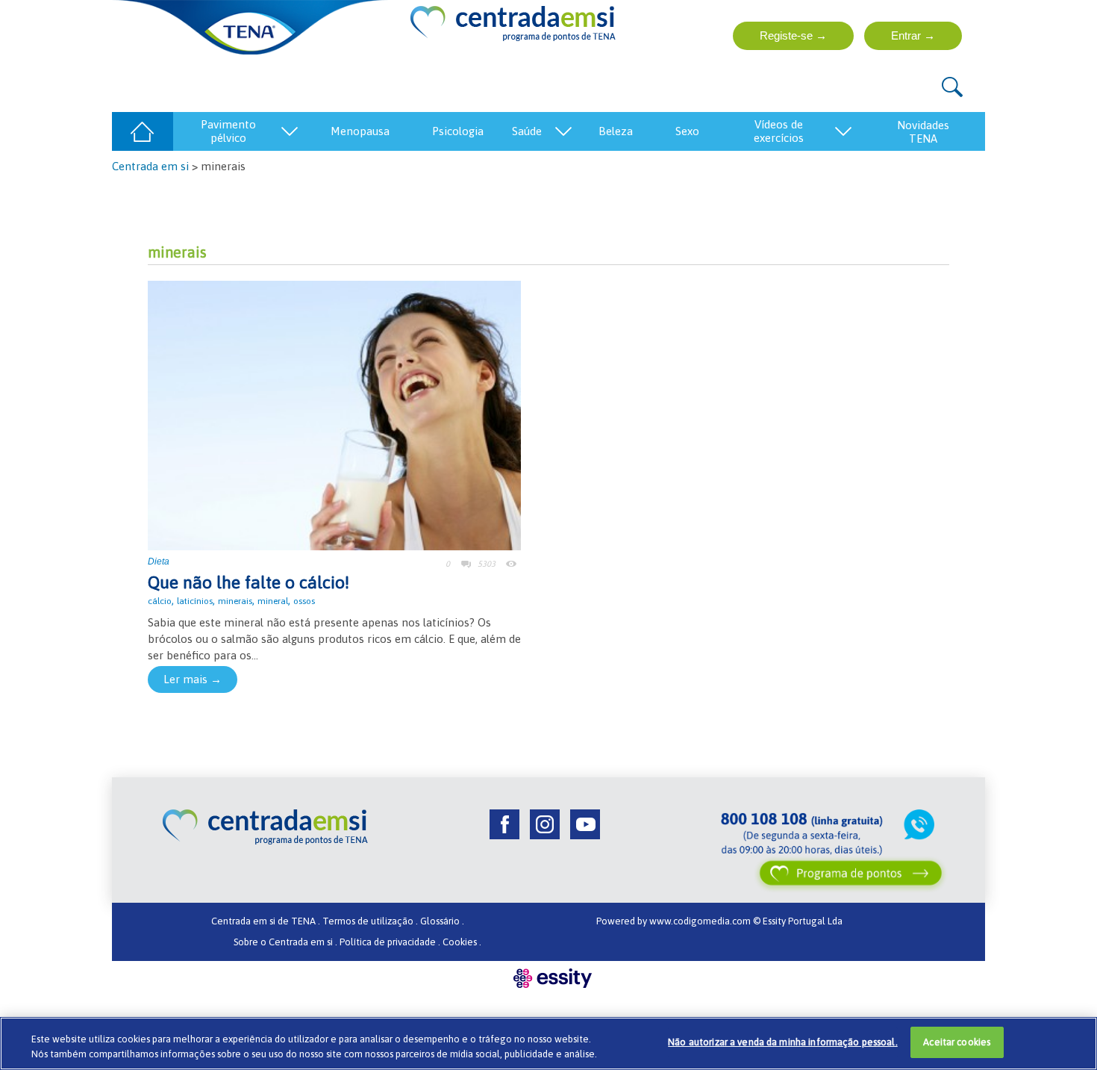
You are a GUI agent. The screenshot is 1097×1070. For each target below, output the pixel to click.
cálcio (160, 601)
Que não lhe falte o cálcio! (248, 582)
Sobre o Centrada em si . (285, 942)
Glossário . (442, 921)
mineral (272, 601)
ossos (304, 601)
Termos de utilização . (370, 921)
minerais (235, 601)
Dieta (158, 561)
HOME (142, 131)
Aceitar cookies (956, 1042)
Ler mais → (192, 679)
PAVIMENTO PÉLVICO (228, 131)
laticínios (195, 601)
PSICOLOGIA (458, 131)
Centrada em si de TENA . (265, 921)
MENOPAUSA (360, 131)
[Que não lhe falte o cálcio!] (334, 414)
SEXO (687, 131)
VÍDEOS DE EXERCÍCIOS (779, 131)
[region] (548, 1043)
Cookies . (462, 942)
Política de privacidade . (390, 942)
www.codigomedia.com (701, 921)
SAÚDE (527, 131)
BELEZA (615, 131)
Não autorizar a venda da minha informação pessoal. (783, 1042)
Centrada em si (150, 166)
